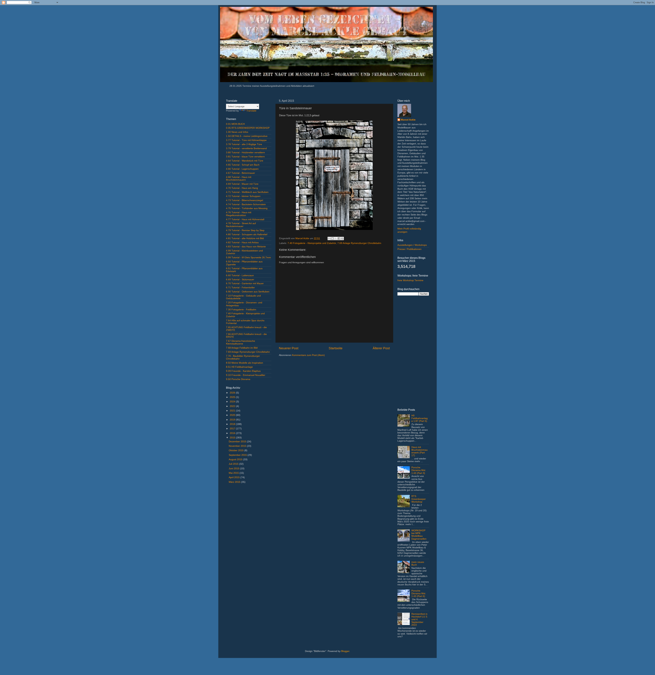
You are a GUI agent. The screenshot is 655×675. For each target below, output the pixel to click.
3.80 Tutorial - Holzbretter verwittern (245, 152)
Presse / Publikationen (409, 249)
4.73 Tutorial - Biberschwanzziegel (244, 200)
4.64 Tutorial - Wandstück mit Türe (244, 160)
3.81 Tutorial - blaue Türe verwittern (245, 156)
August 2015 (236, 459)
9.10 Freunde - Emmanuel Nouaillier (245, 375)
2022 (233, 406)
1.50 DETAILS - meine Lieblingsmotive (246, 136)
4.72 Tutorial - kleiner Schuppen (243, 196)
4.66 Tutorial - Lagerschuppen (242, 169)
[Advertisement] (248, 541)
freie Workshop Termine (410, 280)
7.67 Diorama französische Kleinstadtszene (240, 342)
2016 (233, 433)
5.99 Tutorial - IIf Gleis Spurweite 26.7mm (248, 257)
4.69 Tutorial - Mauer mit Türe (242, 184)
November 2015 (238, 446)
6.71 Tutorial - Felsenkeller (240, 287)
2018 (233, 424)
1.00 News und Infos (237, 132)
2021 (233, 410)
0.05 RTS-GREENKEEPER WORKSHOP (248, 128)
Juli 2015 (234, 464)
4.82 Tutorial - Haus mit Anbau (242, 242)
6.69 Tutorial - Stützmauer (240, 279)
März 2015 (235, 482)
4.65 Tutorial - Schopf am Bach (242, 165)
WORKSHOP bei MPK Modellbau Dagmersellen (418, 534)
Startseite (336, 348)
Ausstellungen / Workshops (412, 245)
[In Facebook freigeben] (339, 238)
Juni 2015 (234, 468)
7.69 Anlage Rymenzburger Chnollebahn (359, 243)
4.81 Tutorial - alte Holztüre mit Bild (245, 238)
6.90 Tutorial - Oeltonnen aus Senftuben (247, 291)
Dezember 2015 (238, 441)
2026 (233, 392)
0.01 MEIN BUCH (235, 124)
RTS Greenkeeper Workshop (418, 499)
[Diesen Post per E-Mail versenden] (329, 238)
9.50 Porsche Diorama (238, 379)
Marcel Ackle (408, 119)
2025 (233, 397)
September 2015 (238, 455)
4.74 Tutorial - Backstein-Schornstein (246, 204)
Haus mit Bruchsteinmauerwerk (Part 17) (419, 451)
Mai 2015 (234, 473)
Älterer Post (381, 348)
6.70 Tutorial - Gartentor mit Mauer (245, 283)
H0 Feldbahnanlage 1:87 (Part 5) (419, 418)
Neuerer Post (288, 348)
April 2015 (234, 477)
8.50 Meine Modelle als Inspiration (244, 363)
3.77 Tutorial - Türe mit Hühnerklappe (246, 140)
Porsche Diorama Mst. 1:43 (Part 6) (418, 593)
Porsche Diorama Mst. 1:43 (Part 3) (418, 470)
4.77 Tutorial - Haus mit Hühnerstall (245, 219)
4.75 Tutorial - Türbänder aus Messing (246, 208)
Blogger (345, 651)
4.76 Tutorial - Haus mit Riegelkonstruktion (238, 213)
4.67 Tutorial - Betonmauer (240, 173)
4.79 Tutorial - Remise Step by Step (245, 230)
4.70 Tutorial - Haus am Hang (242, 188)
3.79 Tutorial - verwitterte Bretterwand (246, 148)
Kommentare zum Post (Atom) (308, 355)
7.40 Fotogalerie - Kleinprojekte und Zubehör (312, 243)
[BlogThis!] (332, 238)
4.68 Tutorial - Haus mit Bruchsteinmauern (238, 178)
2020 (233, 415)
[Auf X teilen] (335, 238)
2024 (233, 401)
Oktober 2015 (236, 450)
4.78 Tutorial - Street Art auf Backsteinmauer (241, 224)
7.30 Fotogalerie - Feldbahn (241, 309)
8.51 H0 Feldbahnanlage (239, 367)
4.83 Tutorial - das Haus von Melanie (246, 246)
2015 (233, 437)
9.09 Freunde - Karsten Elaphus (243, 371)
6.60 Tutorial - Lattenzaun (240, 275)
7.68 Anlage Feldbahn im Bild (242, 348)
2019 (233, 419)
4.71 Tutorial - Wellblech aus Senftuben (247, 192)
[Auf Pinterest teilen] (342, 238)
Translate (251, 110)
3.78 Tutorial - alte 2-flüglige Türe (244, 144)
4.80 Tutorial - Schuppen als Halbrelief (246, 234)
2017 (233, 428)
